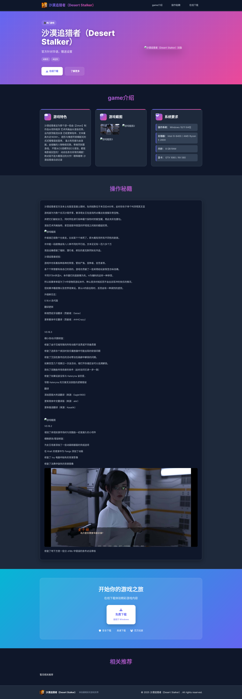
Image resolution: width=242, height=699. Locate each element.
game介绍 (157, 5)
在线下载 (193, 5)
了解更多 (75, 71)
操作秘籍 (175, 5)
